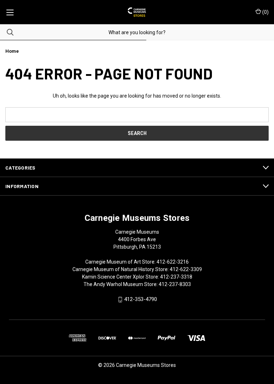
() (265, 12)
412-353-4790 (140, 299)
